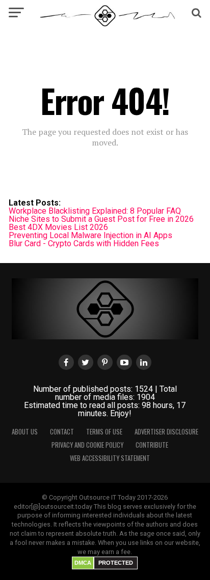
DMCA (82, 563)
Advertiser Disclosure (166, 432)
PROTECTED (115, 563)
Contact (62, 432)
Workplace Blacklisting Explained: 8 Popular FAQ (95, 211)
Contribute (152, 445)
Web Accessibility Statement (110, 458)
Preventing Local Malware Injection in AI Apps (90, 235)
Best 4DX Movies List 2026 (58, 227)
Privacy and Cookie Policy (87, 445)
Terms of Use (104, 432)
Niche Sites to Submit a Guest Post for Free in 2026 (101, 219)
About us (25, 432)
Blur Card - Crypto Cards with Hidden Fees (84, 243)
